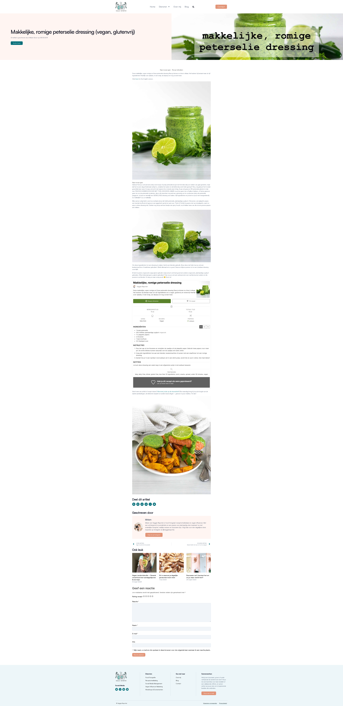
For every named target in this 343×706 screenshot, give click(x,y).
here (137, 79)
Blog (187, 6)
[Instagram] (120, 689)
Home (152, 6)
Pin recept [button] (192, 301)
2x (204, 327)
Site (133, 642)
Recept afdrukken (177, 70)
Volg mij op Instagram (154, 535)
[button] (133, 504)
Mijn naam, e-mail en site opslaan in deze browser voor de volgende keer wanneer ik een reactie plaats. (172, 650)
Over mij (177, 6)
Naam (135, 625)
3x (208, 327)
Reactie (135, 601)
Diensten (163, 6)
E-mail (135, 634)
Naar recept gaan (165, 70)
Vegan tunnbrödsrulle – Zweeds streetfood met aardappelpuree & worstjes (144, 577)
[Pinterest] (123, 689)
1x (201, 327)
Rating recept (137, 596)
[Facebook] (116, 689)
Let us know (161, 383)
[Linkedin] (127, 689)
